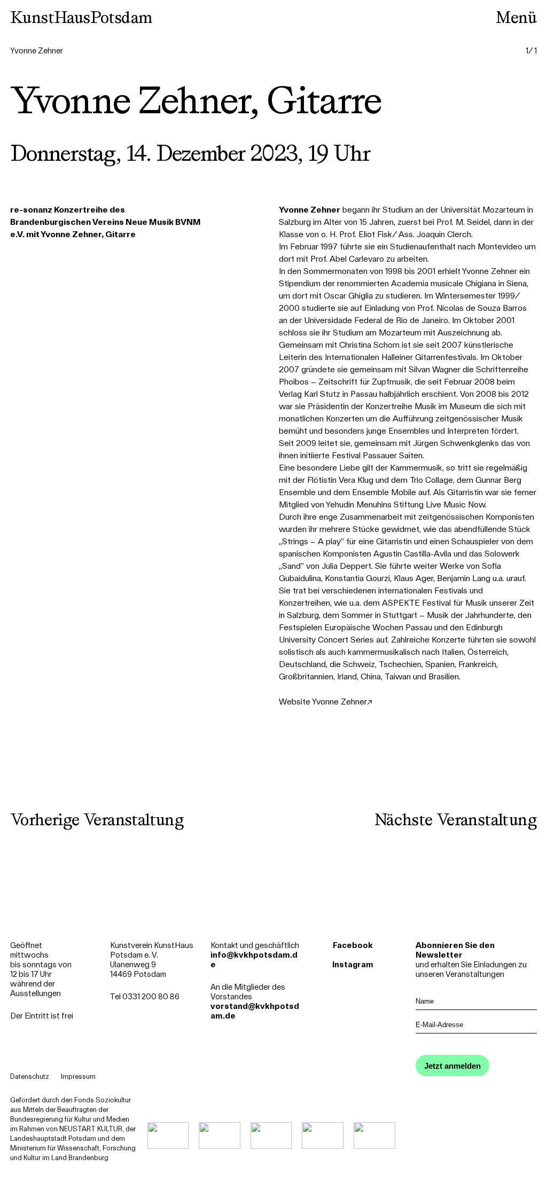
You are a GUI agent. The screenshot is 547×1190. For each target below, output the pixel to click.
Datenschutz (29, 1076)
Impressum (78, 1076)
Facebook (353, 945)
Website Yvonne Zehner (323, 701)
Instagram (352, 964)
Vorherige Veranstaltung (97, 819)
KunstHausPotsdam (81, 17)
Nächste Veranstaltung (455, 819)
